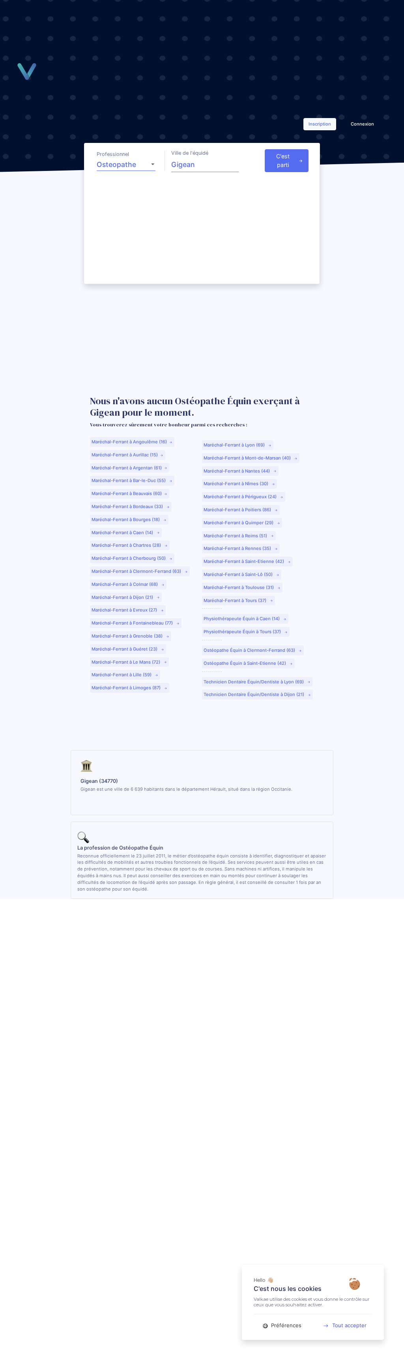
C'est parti (283, 160)
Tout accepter (349, 1325)
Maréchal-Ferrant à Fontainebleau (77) (133, 623)
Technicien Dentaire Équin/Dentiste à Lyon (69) (254, 682)
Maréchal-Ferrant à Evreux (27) (125, 610)
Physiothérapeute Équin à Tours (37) (243, 631)
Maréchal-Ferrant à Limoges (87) (127, 687)
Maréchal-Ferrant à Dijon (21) (123, 597)
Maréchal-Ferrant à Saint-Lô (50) (239, 574)
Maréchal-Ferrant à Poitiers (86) (238, 509)
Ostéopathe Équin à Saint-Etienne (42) (245, 663)
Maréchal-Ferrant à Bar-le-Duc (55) (129, 480)
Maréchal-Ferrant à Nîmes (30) (236, 483)
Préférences (285, 1325)
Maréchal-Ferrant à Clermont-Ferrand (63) (137, 571)
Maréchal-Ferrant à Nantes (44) (237, 471)
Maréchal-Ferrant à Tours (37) (235, 600)
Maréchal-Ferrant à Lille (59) (122, 674)
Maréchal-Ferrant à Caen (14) (123, 532)
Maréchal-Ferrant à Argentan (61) (127, 468)
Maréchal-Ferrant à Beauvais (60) (127, 493)
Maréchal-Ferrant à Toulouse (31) (239, 587)
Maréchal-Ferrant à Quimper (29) (239, 522)
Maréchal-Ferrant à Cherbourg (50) (129, 558)
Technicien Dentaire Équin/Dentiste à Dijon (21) (254, 694)
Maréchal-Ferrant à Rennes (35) (238, 548)
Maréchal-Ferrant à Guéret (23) (125, 649)
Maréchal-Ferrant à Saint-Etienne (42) (244, 561)
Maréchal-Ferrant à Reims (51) (236, 535)
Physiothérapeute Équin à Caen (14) (242, 618)
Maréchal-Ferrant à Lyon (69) (235, 445)
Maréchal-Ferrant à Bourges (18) (126, 519)
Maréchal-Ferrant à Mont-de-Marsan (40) (248, 458)
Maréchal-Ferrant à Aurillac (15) (125, 455)
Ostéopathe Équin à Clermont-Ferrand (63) (250, 650)
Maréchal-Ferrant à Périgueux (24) (241, 496)
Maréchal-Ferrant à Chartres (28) (127, 545)
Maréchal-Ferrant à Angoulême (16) (129, 442)
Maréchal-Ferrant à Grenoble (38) (128, 636)
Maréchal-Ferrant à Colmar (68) (125, 584)
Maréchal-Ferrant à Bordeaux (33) (128, 506)
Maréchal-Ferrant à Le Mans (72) (126, 662)
